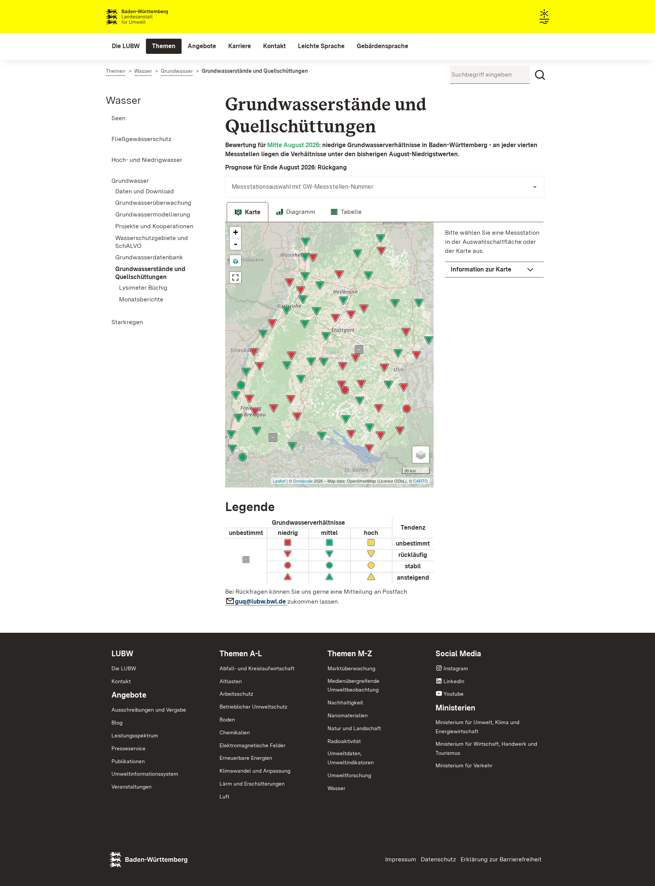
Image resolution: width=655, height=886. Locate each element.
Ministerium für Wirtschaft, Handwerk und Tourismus (486, 748)
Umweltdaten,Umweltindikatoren (351, 757)
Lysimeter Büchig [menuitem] (143, 287)
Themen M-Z (350, 653)
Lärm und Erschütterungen (252, 784)
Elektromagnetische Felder (252, 745)
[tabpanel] (384, 416)
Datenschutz (438, 859)
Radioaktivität (344, 741)
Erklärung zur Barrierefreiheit (501, 859)
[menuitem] (126, 46)
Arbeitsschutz (236, 694)
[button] (494, 269)
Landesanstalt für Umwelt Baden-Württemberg (150, 16)
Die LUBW (123, 668)
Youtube (453, 694)
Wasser (123, 100)
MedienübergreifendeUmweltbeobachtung (353, 685)
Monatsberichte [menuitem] (141, 299)
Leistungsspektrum (134, 735)
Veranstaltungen (131, 787)
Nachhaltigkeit (345, 702)
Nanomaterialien (348, 715)
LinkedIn (453, 681)
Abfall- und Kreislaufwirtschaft (257, 668)
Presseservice (128, 748)
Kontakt (121, 681)
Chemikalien (234, 732)
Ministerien (455, 707)
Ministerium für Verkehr (464, 765)
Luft (224, 796)
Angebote (128, 694)
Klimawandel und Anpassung (254, 771)
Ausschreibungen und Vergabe (148, 710)
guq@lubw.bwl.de (261, 601)
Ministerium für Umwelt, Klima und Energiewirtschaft (477, 726)
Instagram (455, 668)
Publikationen (128, 761)
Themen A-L (240, 653)
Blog (116, 723)
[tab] (247, 212)
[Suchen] (540, 75)
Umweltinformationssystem (144, 774)
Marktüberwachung (351, 668)
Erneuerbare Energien (245, 758)
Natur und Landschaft (354, 728)
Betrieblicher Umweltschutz (253, 707)
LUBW (122, 653)
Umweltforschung (349, 775)
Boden (227, 720)
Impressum (400, 859)
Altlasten (230, 681)
